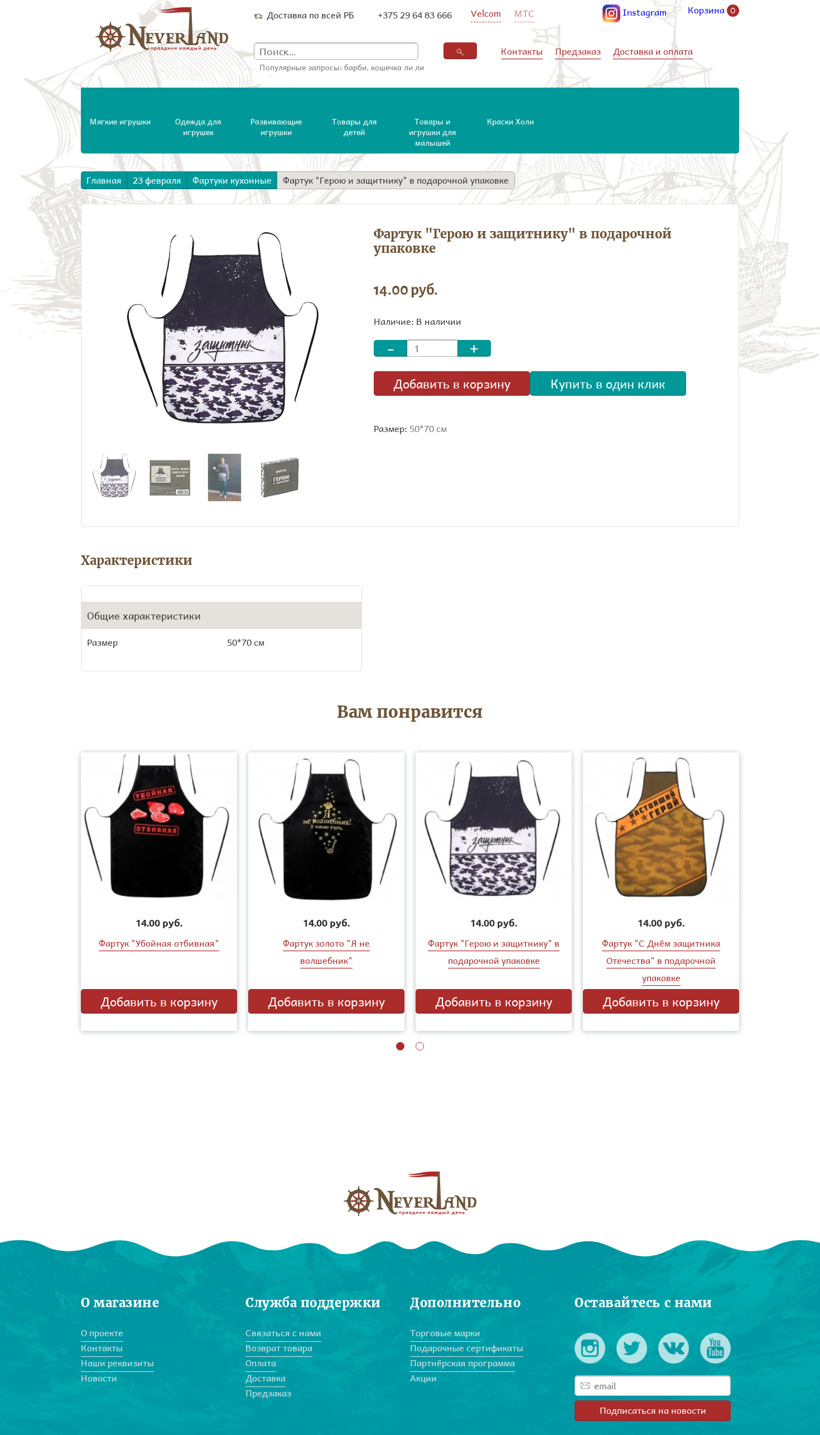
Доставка (265, 1377)
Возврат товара (278, 1347)
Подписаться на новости (653, 1410)
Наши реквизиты (117, 1362)
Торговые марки (445, 1332)
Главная (104, 180)
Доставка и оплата (653, 51)
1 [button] (400, 1046)
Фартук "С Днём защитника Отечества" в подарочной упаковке (661, 960)
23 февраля (157, 180)
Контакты (522, 51)
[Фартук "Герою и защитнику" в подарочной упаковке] (114, 476)
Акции (423, 1377)
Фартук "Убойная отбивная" (159, 943)
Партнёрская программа (462, 1362)
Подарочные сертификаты (466, 1347)
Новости (99, 1377)
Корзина (712, 10)
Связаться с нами (283, 1332)
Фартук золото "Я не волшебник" (326, 951)
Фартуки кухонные (232, 180)
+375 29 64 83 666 (415, 14)
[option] (159, 891)
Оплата (260, 1362)
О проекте (102, 1332)
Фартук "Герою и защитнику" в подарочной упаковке (396, 180)
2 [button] (420, 1046)
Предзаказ (578, 51)
